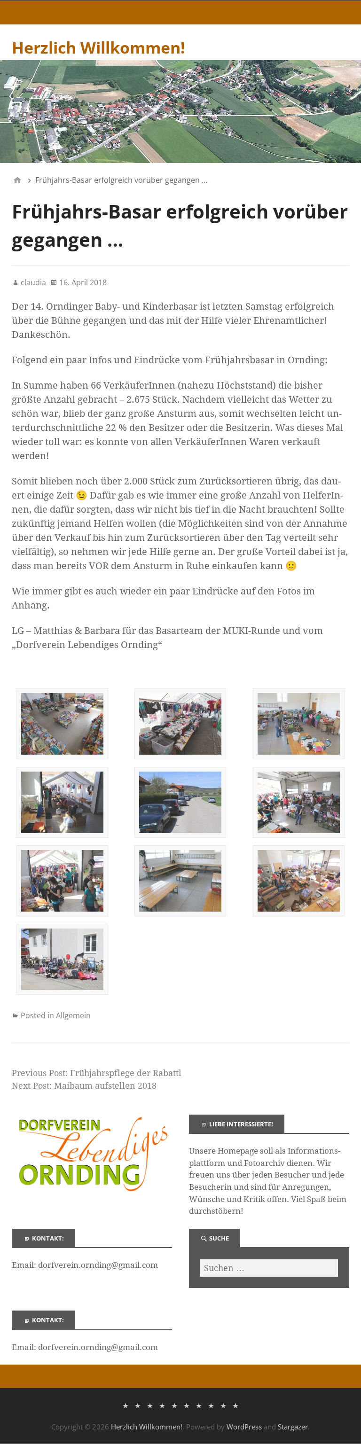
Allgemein (73, 1015)
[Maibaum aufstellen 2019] (223, 1404)
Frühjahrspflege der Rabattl (125, 1073)
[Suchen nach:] (269, 1268)
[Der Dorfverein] (138, 1404)
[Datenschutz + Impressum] (150, 1404)
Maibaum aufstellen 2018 (105, 1086)
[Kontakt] (211, 1404)
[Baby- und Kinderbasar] (186, 1404)
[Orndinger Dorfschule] (162, 1404)
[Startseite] (125, 1404)
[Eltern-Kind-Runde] (199, 1404)
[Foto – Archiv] (174, 1404)
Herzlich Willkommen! (98, 47)
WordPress (244, 1426)
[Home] (17, 180)
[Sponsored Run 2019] (235, 1404)
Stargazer (293, 1426)
